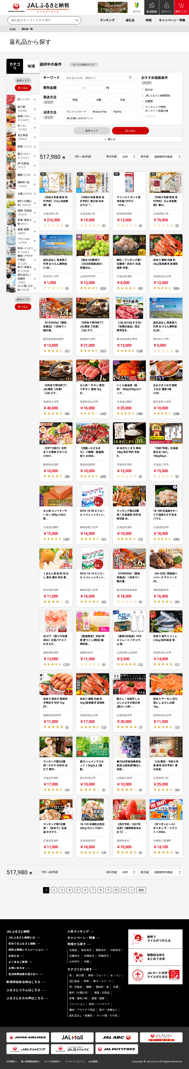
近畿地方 (74, 955)
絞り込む (23, 87)
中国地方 (89, 955)
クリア (49, 102)
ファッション (77, 1004)
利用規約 (10, 1061)
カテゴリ (14, 66)
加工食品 (74, 981)
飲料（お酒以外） (79, 992)
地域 (149, 20)
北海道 (73, 950)
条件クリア (23, 80)
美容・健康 (98, 998)
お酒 (115, 986)
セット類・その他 (107, 1015)
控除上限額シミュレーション (26, 949)
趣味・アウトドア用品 (82, 1009)
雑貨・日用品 (102, 992)
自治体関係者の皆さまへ (23, 974)
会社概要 (92, 1061)
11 (123, 890)
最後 (141, 890)
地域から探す (76, 944)
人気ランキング (78, 931)
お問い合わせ (16, 968)
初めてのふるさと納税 (22, 943)
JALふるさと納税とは (21, 937)
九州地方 (74, 961)
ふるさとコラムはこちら (23, 990)
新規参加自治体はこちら (23, 982)
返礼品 (130, 20)
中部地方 (115, 950)
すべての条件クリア (83, 64)
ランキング (107, 20)
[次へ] (132, 890)
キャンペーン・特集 (172, 20)
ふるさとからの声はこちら (25, 998)
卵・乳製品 (75, 986)
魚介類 (80, 975)
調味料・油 (102, 986)
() (67, 225)
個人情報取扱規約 (30, 1061)
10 (116, 890)
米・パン (115, 975)
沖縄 (86, 961)
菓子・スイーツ (102, 981)
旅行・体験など (108, 1009)
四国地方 (103, 955)
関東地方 (101, 950)
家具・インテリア (99, 1004)
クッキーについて (74, 1061)
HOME (12, 29)
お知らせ (13, 955)
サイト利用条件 (52, 1061)
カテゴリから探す (79, 969)
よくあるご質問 (18, 961)
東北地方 (86, 950)
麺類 (89, 986)
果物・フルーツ (97, 975)
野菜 (86, 981)
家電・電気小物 (78, 998)
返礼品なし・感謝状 (80, 1015)
